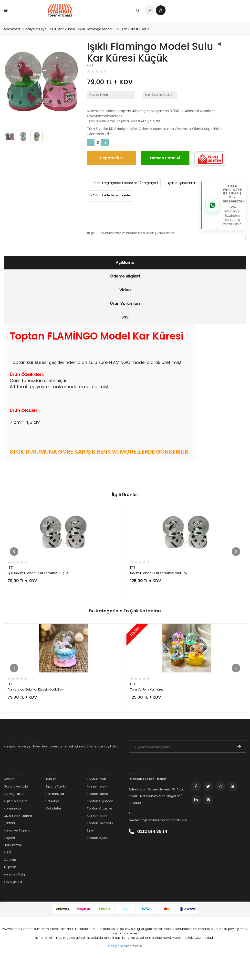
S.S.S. (8, 852)
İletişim (9, 779)
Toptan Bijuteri (98, 837)
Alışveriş (10, 867)
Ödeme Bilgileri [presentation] (125, 276)
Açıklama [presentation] (125, 262)
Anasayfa (12, 29)
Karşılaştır (149, 183)
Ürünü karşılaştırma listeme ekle (114, 183)
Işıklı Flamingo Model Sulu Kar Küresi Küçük (113, 29)
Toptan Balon (97, 793)
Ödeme (10, 859)
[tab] (125, 262)
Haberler (52, 801)
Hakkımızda (13, 845)
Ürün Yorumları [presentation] (125, 303)
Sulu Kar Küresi (62, 29)
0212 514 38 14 (151, 831)
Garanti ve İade (16, 786)
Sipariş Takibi (14, 793)
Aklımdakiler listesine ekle (110, 195)
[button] (14, 551)
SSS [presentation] (125, 317)
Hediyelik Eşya (35, 29)
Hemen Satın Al (165, 158)
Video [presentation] (125, 290)
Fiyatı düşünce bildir (181, 183)
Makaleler (53, 808)
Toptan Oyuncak (100, 801)
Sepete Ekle (111, 158)
